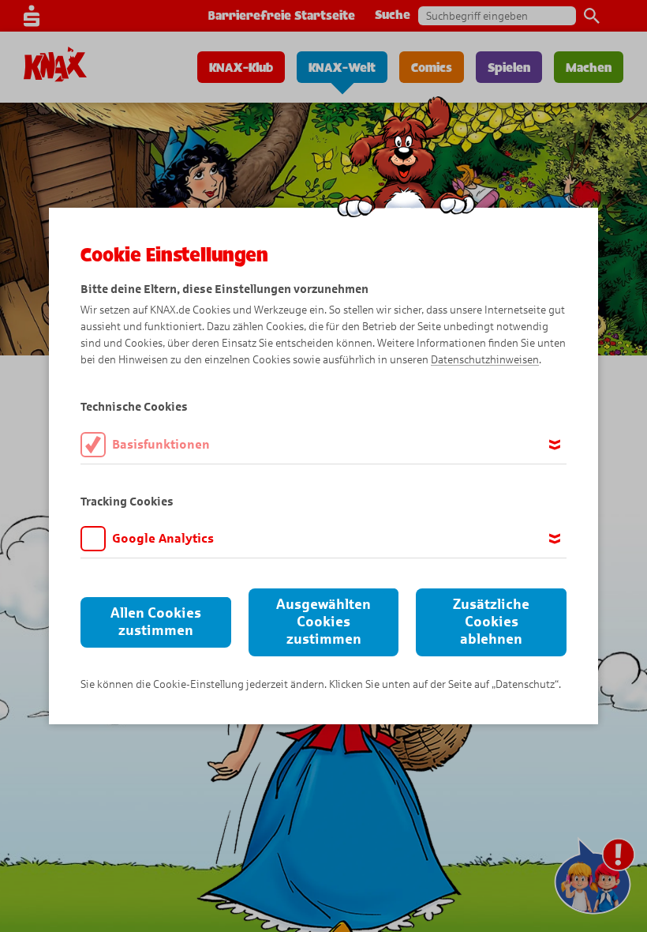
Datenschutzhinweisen (485, 360)
